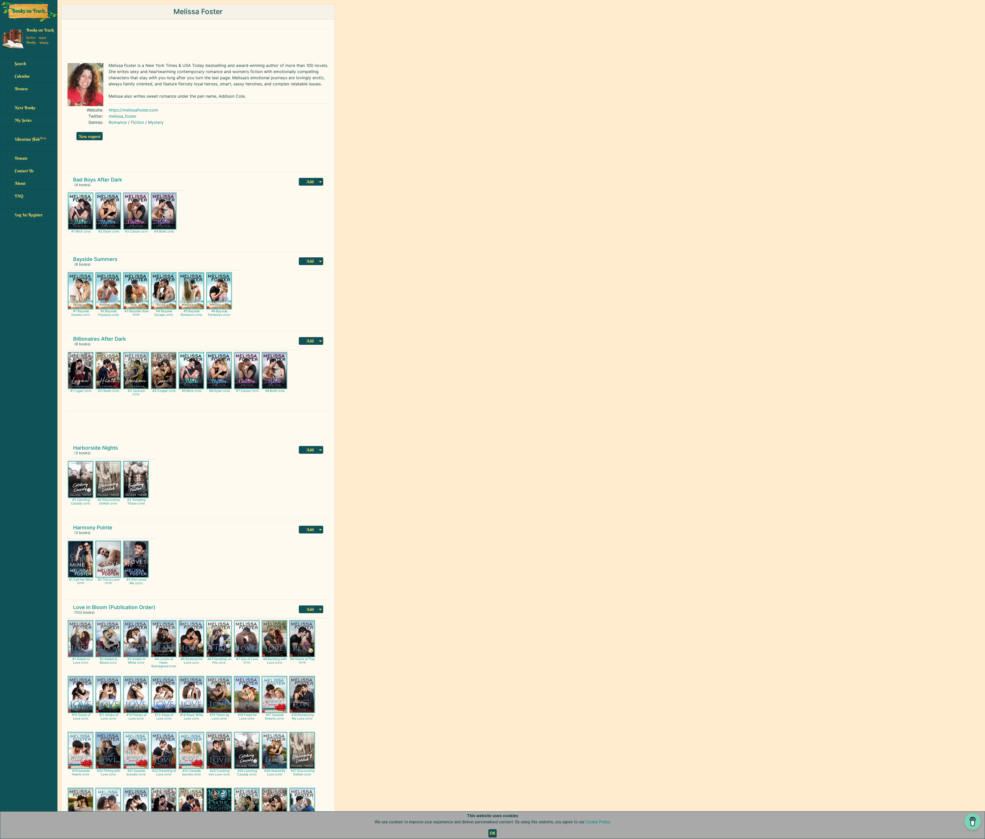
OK (492, 833)
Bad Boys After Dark (97, 180)
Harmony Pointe (92, 527)
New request (89, 136)
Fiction (137, 122)
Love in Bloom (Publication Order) (114, 607)
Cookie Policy (598, 822)
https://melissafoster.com (133, 110)
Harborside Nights (95, 448)
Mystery (156, 122)
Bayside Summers (95, 259)
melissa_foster (122, 116)
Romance (118, 122)
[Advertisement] (188, 44)
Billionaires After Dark (99, 339)
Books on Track (40, 30)
